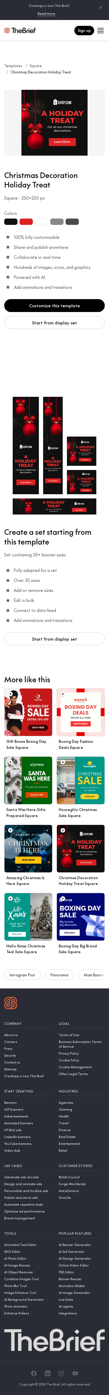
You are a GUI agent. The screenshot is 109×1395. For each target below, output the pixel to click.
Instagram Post (22, 974)
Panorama (59, 974)
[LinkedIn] (47, 1373)
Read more (46, 13)
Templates (13, 65)
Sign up (84, 30)
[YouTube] (75, 1373)
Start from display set (54, 322)
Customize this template (54, 305)
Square (36, 65)
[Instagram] (61, 1373)
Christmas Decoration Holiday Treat (41, 72)
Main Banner (94, 974)
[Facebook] (34, 1373)
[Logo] (10, 1004)
